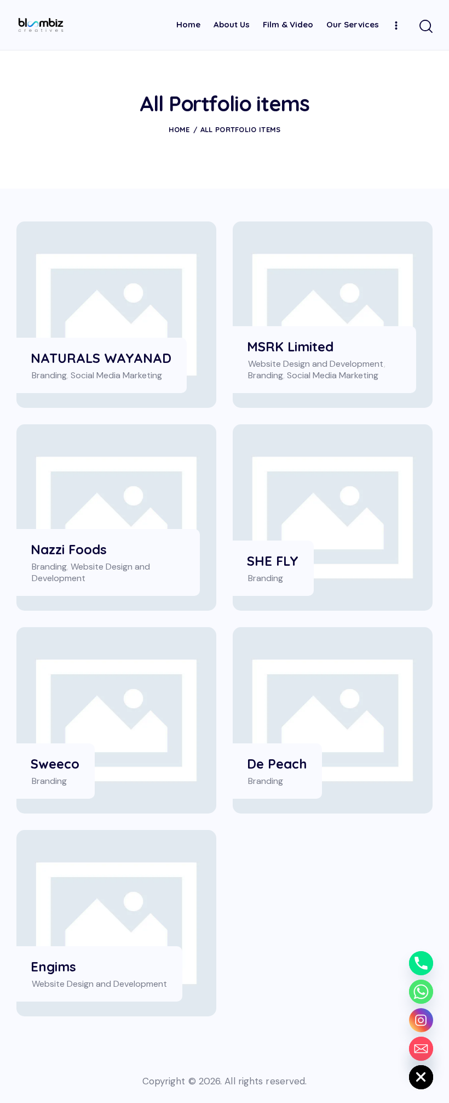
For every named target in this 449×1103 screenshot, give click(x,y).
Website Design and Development (316, 363)
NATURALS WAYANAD (101, 358)
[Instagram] (421, 1020)
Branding (49, 375)
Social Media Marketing (116, 375)
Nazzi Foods (69, 550)
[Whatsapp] (421, 992)
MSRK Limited (290, 347)
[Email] (421, 1049)
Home (179, 129)
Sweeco (55, 764)
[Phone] (421, 963)
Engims (53, 967)
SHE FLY (272, 561)
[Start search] (426, 26)
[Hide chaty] (421, 1077)
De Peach (277, 764)
